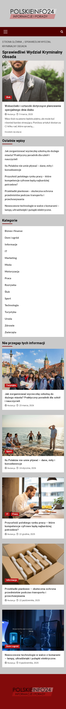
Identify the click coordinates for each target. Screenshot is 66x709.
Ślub (8, 97)
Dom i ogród (12, 237)
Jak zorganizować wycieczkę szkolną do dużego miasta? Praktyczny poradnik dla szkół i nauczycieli (32, 155)
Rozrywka (10, 284)
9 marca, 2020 (26, 114)
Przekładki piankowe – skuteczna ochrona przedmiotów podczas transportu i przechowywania (29, 195)
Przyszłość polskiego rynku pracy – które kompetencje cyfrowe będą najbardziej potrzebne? (28, 180)
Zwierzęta (10, 332)
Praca (8, 278)
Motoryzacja (12, 271)
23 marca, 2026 (26, 405)
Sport (8, 298)
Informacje (11, 244)
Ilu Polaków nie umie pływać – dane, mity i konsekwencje (29, 167)
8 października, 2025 (29, 663)
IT (6, 251)
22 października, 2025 (29, 600)
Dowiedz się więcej (13, 132)
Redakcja (11, 114)
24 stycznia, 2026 (27, 468)
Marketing (11, 257)
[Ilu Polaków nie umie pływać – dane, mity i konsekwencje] (33, 435)
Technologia (12, 305)
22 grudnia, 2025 (27, 534)
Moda (8, 264)
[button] (5, 31)
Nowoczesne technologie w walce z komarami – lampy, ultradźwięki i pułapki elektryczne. (32, 207)
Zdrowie (9, 325)
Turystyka (10, 311)
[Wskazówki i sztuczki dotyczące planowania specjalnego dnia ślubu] (33, 81)
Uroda (8, 318)
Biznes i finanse (14, 230)
